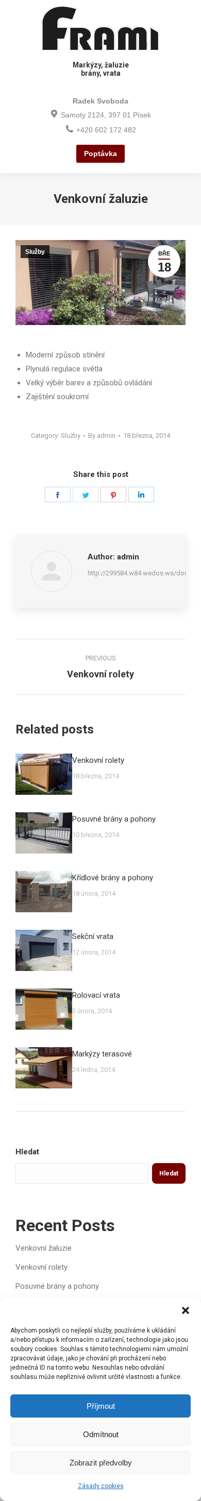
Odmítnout (101, 1434)
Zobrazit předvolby (101, 1462)
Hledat (27, 1151)
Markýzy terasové (102, 1054)
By (101, 435)
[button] (185, 1310)
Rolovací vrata (96, 995)
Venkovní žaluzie (43, 1248)
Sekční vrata (92, 936)
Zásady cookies (101, 1486)
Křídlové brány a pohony (112, 877)
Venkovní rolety (98, 760)
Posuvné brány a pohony (114, 819)
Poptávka (100, 153)
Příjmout (101, 1406)
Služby (35, 251)
